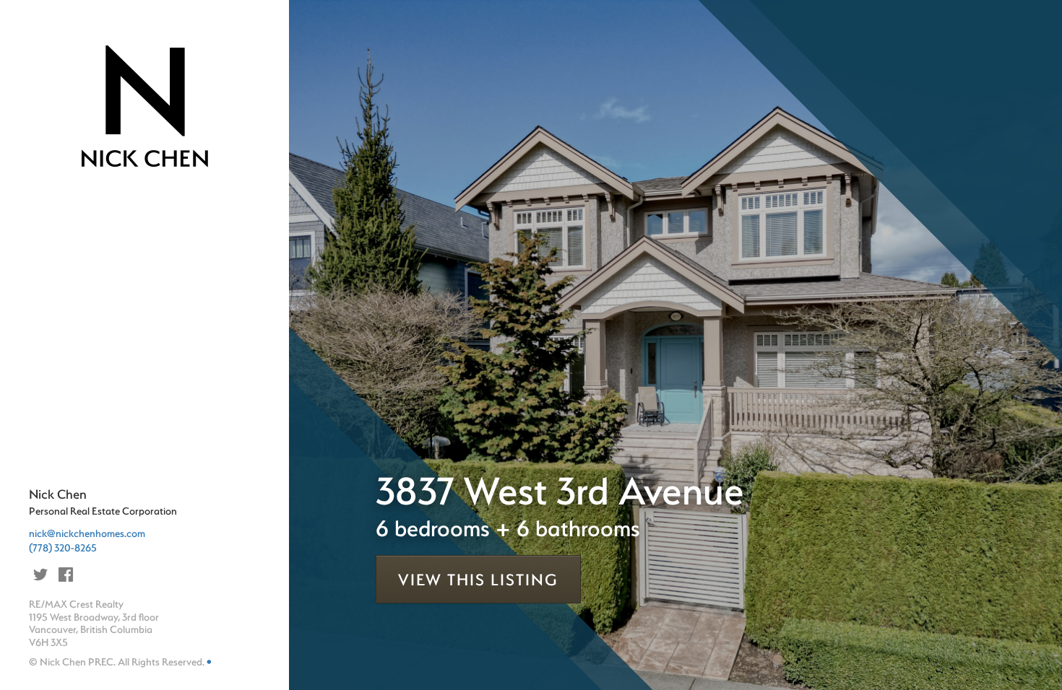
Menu (67, 216)
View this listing (478, 579)
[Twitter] (40, 574)
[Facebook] (65, 574)
